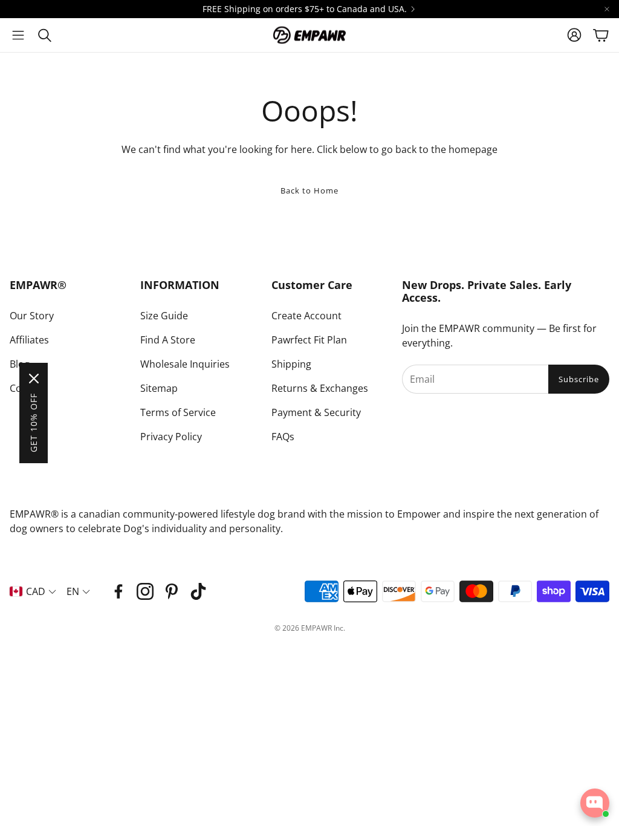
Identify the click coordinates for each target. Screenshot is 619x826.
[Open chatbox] (594, 803)
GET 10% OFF (33, 422)
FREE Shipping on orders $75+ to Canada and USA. (305, 9)
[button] (18, 35)
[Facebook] (118, 591)
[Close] (34, 378)
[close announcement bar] (607, 9)
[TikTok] (198, 591)
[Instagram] (145, 591)
